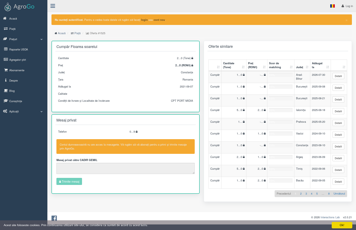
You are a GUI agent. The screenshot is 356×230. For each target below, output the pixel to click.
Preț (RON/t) (252, 65)
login (144, 20)
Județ (299, 67)
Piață (77, 33)
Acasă (62, 33)
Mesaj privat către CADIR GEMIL (76, 160)
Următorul (339, 193)
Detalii (338, 76)
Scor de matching (275, 65)
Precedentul (284, 193)
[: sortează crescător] (215, 65)
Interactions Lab (330, 217)
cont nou (159, 20)
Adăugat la (317, 65)
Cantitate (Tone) (228, 65)
